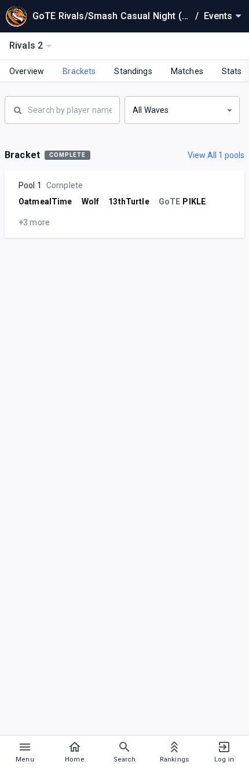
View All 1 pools (216, 155)
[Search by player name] (62, 109)
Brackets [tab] (79, 71)
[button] (182, 110)
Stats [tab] (232, 71)
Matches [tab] (187, 71)
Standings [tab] (133, 71)
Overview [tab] (26, 71)
